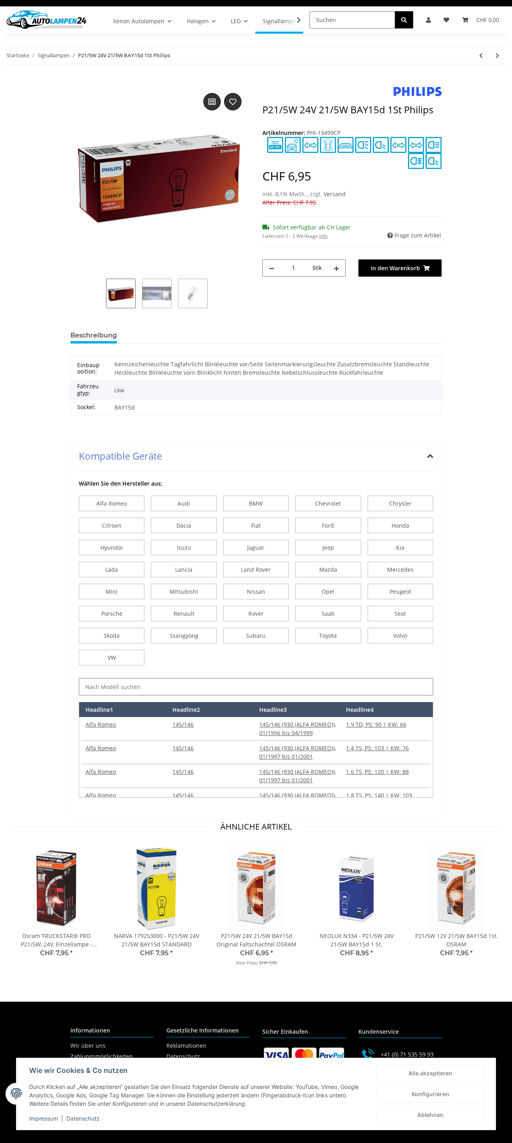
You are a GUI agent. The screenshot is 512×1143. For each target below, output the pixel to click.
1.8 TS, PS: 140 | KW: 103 (379, 795)
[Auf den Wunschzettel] (233, 101)
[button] (428, 20)
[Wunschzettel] (446, 20)
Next (486, 910)
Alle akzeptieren (430, 1073)
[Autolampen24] (46, 19)
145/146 (183, 724)
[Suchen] (404, 19)
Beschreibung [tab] (93, 335)
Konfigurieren (430, 1094)
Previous (26, 910)
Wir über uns (88, 1045)
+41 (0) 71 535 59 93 (407, 1054)
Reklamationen (186, 1045)
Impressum (43, 1118)
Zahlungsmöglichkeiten (101, 1056)
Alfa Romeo (101, 724)
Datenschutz (183, 1056)
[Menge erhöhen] (336, 268)
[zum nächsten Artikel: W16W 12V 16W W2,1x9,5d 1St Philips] (497, 55)
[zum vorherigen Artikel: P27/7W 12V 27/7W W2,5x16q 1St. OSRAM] (481, 55)
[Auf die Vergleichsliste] (212, 101)
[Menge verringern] (271, 268)
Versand (335, 194)
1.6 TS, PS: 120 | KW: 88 (377, 771)
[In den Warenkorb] (76, 82)
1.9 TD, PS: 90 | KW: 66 (376, 724)
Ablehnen (430, 1114)
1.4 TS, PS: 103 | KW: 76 (377, 748)
